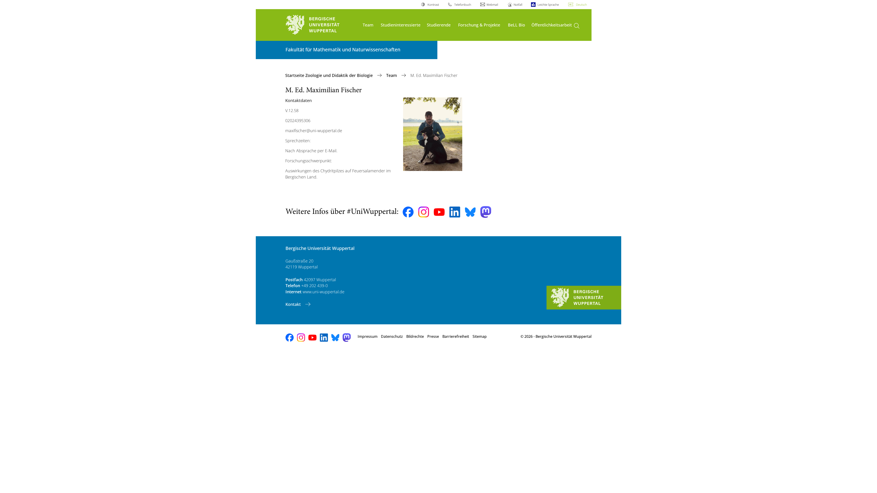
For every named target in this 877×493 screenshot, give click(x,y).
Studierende (439, 25)
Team (368, 25)
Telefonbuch (462, 5)
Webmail (492, 5)
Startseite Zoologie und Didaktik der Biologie (329, 75)
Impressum (368, 336)
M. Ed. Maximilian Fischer (323, 90)
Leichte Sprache (548, 5)
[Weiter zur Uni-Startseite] (321, 25)
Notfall (518, 5)
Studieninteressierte (400, 25)
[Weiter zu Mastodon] (485, 212)
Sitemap (480, 336)
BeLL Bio (516, 25)
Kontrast (433, 5)
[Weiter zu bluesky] (470, 212)
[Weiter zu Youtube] (439, 212)
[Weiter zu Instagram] (423, 212)
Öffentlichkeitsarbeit (551, 25)
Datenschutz (392, 336)
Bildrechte (415, 336)
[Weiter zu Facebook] (408, 212)
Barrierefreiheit (455, 336)
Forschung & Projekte (479, 25)
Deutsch (581, 5)
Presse (433, 336)
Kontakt (293, 304)
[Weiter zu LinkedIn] (454, 212)
